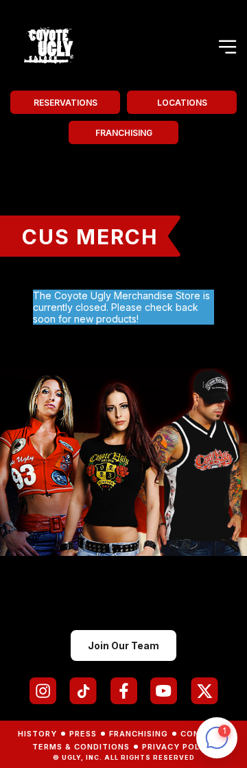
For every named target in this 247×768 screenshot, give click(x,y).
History (37, 733)
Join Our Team (123, 645)
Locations (182, 102)
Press (83, 733)
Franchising (123, 133)
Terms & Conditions (81, 747)
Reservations (65, 102)
